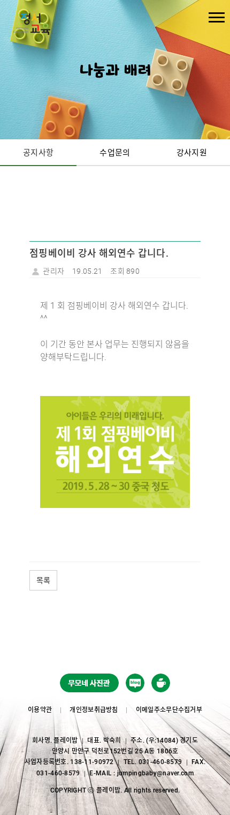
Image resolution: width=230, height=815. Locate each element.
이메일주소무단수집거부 (169, 710)
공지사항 (38, 153)
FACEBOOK (135, 685)
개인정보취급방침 (94, 710)
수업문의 (114, 153)
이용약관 (40, 710)
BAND (89, 685)
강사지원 (192, 153)
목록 (43, 580)
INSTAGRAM (160, 685)
